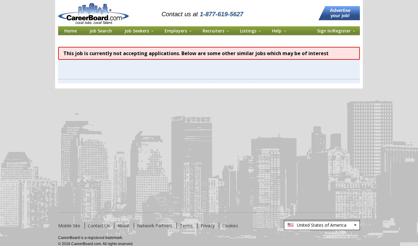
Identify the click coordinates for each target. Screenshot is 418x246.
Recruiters (213, 31)
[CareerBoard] (97, 4)
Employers (176, 31)
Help (277, 31)
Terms (186, 226)
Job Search (100, 31)
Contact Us (99, 226)
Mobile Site (69, 226)
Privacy (207, 226)
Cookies (230, 226)
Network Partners (154, 226)
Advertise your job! (340, 13)
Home (70, 31)
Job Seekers (137, 31)
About (123, 226)
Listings (248, 31)
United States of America (321, 226)
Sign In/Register (334, 31)
